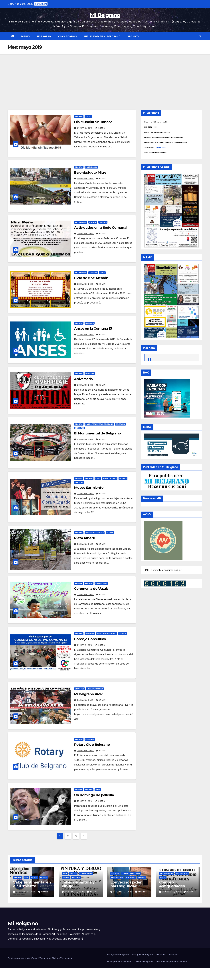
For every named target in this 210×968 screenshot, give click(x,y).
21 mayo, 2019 (85, 645)
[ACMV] (163, 540)
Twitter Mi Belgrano (143, 961)
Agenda (92, 222)
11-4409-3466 (160, 147)
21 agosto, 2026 (123, 892)
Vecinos (103, 222)
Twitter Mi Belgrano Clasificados (171, 961)
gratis (34, 877)
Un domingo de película (94, 795)
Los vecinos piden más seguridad (126, 884)
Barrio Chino (101, 583)
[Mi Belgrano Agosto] (171, 210)
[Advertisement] (105, 77)
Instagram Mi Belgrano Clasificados (149, 954)
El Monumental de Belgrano (97, 433)
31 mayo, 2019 (85, 128)
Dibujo (66, 877)
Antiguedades (166, 873)
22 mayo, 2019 (85, 594)
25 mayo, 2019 (85, 439)
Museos (123, 478)
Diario (25, 36)
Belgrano (120, 424)
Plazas (110, 533)
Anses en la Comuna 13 (93, 328)
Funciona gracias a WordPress (23, 958)
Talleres (76, 877)
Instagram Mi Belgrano (118, 954)
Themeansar (66, 958)
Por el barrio (91, 167)
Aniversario (83, 379)
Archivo (133, 36)
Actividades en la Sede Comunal (100, 227)
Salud (88, 117)
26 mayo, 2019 (85, 385)
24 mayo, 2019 (85, 493)
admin (101, 128)
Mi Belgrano (105, 15)
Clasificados (67, 36)
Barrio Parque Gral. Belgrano (99, 424)
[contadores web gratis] (165, 583)
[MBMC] (171, 301)
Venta (163, 877)
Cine (26, 877)
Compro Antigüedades (172, 884)
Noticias (89, 323)
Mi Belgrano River (95, 689)
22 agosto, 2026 (26, 892)
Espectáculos (110, 478)
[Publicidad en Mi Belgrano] (167, 481)
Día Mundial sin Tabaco (93, 122)
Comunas (89, 634)
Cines (102, 273)
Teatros (79, 482)
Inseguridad (117, 877)
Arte (65, 873)
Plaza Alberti (84, 538)
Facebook (174, 954)
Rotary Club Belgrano (92, 745)
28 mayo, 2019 (85, 284)
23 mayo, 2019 (85, 544)
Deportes (89, 374)
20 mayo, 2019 (85, 700)
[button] (200, 36)
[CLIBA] (171, 445)
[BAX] (167, 398)
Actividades (80, 222)
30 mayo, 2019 (85, 178)
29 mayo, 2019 (85, 233)
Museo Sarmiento (88, 488)
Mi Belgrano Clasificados (119, 961)
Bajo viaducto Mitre (90, 172)
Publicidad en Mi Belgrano (102, 36)
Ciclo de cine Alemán (91, 278)
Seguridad (130, 877)
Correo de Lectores (94, 533)
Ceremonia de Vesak (91, 588)
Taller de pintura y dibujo (78, 884)
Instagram (44, 36)
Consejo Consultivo (106, 634)
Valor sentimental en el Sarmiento (32, 884)
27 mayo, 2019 (85, 334)
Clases (73, 873)
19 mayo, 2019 (85, 801)
